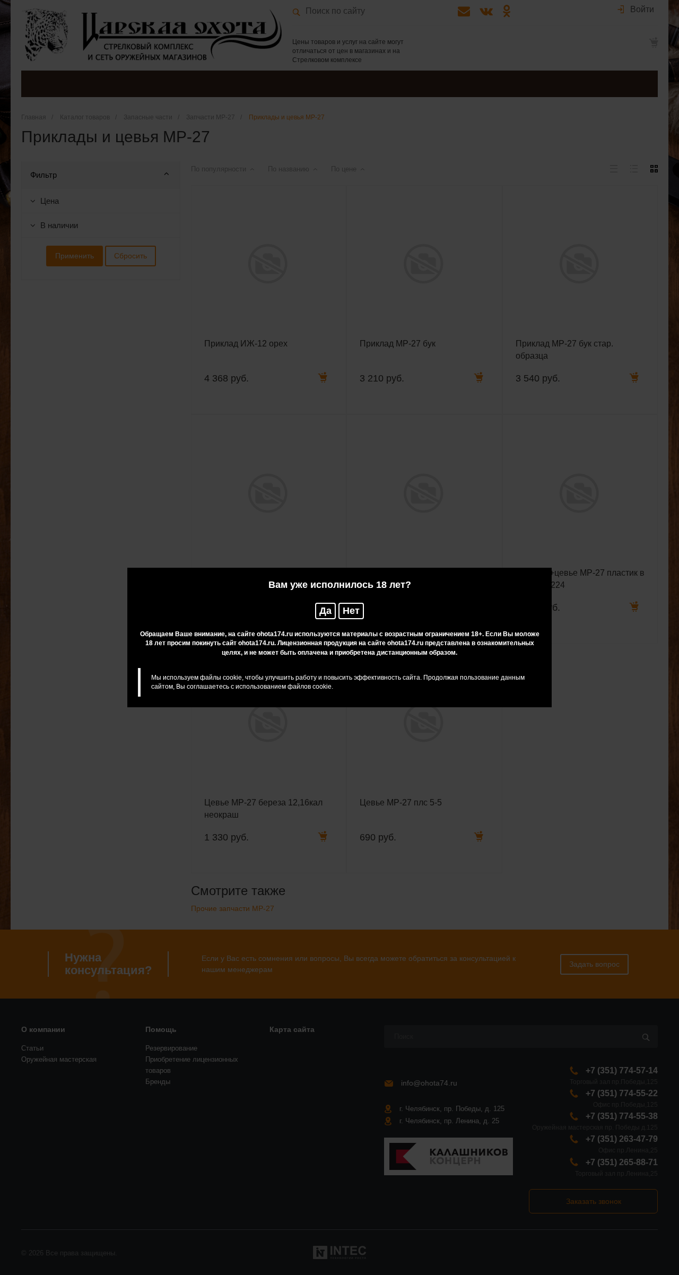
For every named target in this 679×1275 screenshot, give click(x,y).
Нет (351, 610)
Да (325, 610)
